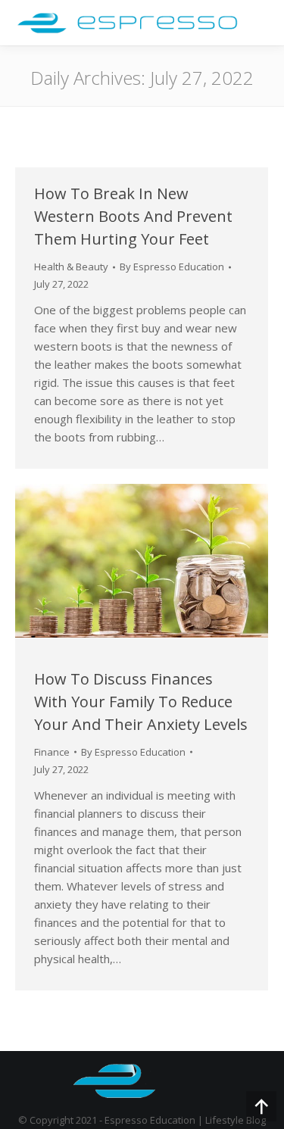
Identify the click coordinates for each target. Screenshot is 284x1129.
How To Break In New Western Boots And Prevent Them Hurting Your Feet (133, 216)
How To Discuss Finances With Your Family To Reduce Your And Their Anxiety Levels (141, 701)
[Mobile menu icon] (258, 22)
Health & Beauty (71, 266)
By (172, 266)
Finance (52, 752)
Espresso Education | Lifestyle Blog (185, 1120)
